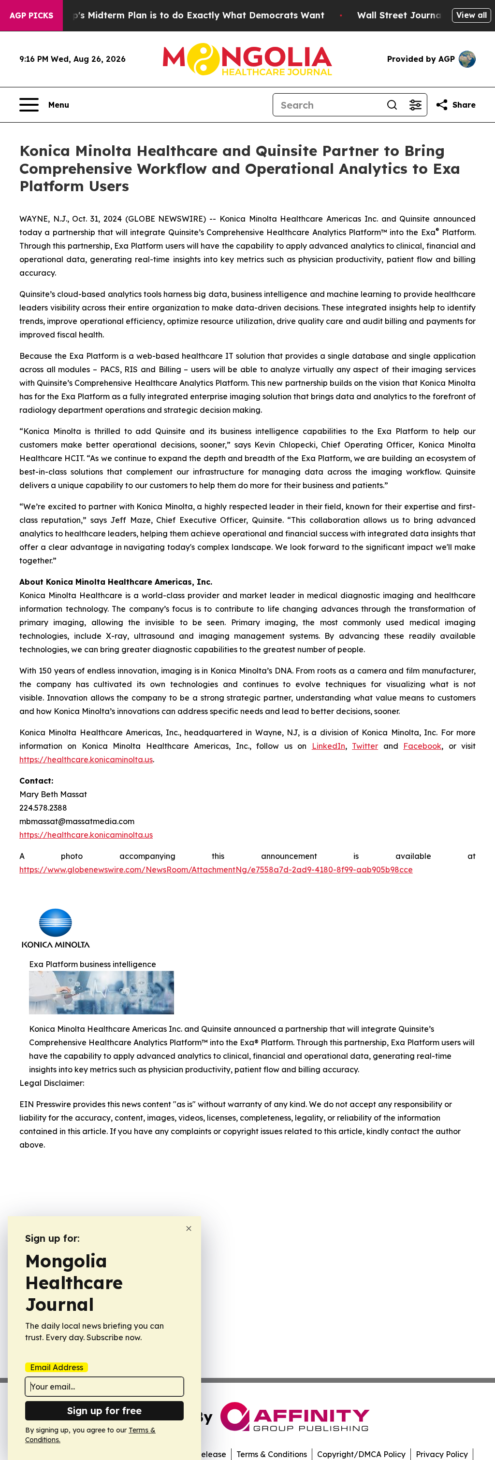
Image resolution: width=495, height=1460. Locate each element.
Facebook (422, 746)
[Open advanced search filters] (415, 105)
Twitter (365, 746)
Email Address (56, 1367)
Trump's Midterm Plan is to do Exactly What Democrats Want (187, 15)
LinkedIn (328, 746)
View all (471, 15)
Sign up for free (104, 1410)
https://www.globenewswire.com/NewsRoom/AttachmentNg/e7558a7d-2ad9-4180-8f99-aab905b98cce (216, 869)
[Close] (188, 1228)
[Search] (392, 105)
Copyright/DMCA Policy (361, 1454)
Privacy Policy (442, 1454)
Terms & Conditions (271, 1454)
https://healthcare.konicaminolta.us (86, 759)
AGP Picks (31, 15)
